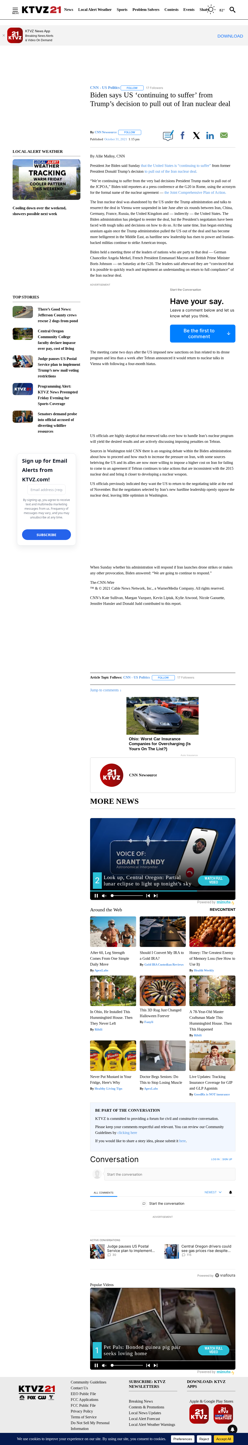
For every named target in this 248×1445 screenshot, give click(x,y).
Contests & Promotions (146, 1407)
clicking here (127, 1133)
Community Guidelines (88, 1382)
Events (188, 10)
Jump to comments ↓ (106, 690)
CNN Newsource (106, 132)
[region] (162, 1217)
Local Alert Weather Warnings (152, 1424)
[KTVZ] (41, 9)
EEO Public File (83, 1394)
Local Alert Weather (95, 10)
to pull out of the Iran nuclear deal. (171, 171)
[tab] (103, 1192)
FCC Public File (83, 1405)
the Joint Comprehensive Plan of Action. (195, 192)
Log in (215, 1159)
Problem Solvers (145, 10)
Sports (122, 10)
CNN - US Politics (136, 677)
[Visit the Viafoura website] (225, 1275)
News (68, 10)
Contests (171, 10)
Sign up (227, 1159)
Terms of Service (84, 1417)
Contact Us (79, 1388)
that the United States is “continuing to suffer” (175, 166)
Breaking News (141, 1401)
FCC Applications (84, 1400)
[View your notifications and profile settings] (230, 1192)
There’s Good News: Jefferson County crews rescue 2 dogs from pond (58, 315)
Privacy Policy (82, 1411)
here (182, 1141)
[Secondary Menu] (19, 10)
